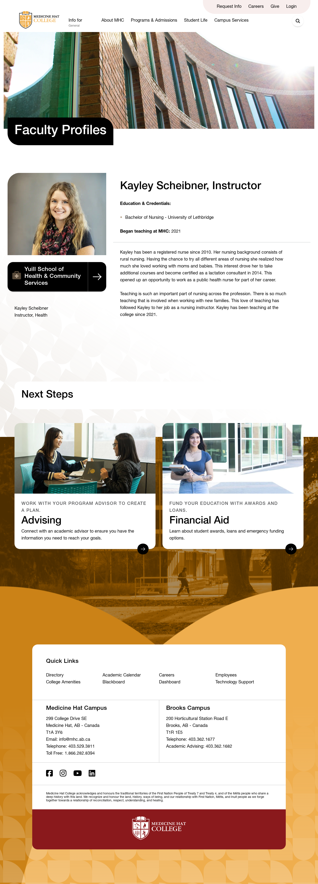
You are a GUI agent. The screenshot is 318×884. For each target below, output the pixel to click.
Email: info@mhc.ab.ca (68, 740)
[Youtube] (77, 774)
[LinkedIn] (92, 774)
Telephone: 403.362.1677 (190, 740)
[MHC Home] (38, 20)
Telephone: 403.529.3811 (70, 747)
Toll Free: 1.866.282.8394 (70, 754)
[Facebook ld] (49, 774)
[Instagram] (63, 774)
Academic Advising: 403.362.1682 (199, 747)
